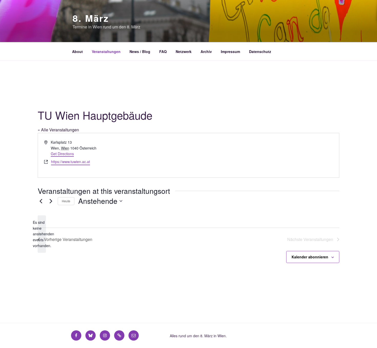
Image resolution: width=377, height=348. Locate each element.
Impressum (230, 51)
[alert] (42, 233)
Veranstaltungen (106, 51)
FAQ (163, 51)
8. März (91, 18)
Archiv (206, 51)
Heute (66, 201)
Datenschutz (260, 51)
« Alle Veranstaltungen (58, 130)
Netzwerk (184, 51)
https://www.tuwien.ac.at (70, 161)
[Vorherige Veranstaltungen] (41, 201)
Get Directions (62, 153)
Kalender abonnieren (310, 256)
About (77, 51)
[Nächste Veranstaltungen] (51, 201)
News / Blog (140, 51)
